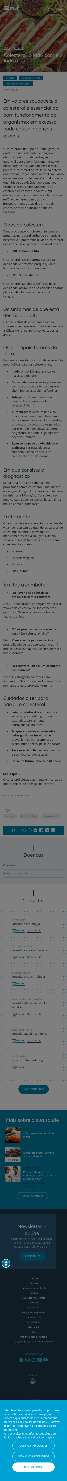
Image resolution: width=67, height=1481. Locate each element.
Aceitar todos (33, 1467)
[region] (33, 1440)
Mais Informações (43, 1437)
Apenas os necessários (33, 1456)
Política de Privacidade (18, 1437)
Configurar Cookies (33, 1445)
